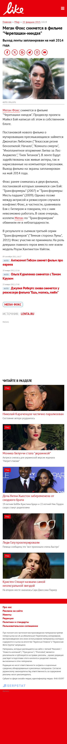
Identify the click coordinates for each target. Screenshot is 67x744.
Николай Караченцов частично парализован (33, 414)
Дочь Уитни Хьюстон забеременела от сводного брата (28, 498)
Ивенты (7, 614)
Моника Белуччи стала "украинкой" (27, 453)
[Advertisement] (33, 349)
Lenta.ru (27, 314)
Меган (19, 218)
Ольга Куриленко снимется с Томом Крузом (32, 276)
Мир (17, 22)
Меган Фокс (11, 110)
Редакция (8, 618)
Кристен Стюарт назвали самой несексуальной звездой (24, 584)
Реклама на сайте (13, 610)
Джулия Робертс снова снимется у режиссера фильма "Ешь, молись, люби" (31, 290)
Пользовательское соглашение (20, 625)
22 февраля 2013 (31, 22)
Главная (7, 22)
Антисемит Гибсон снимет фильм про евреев (33, 262)
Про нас (7, 607)
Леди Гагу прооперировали (21, 542)
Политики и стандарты (16, 622)
